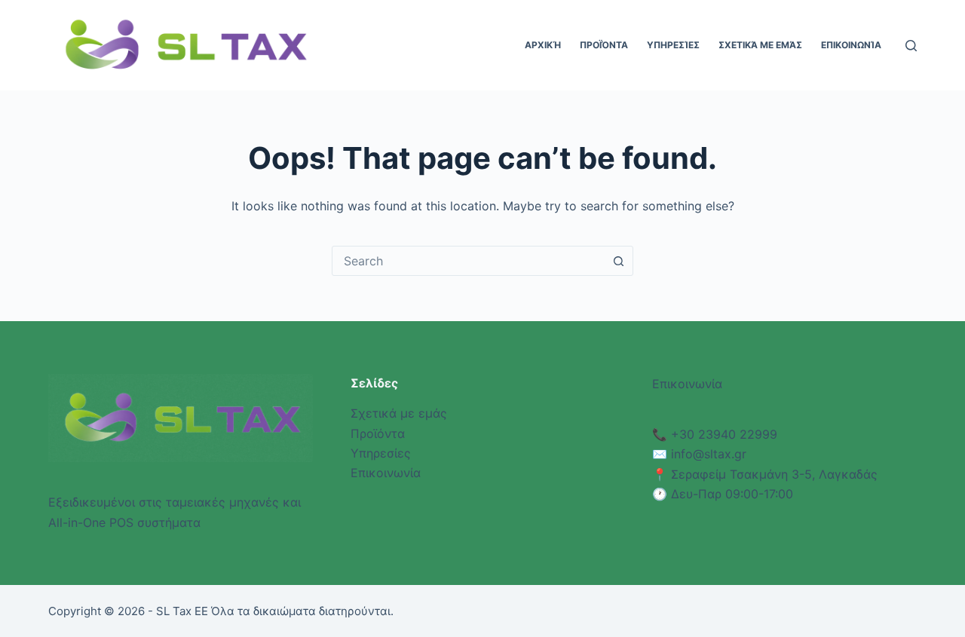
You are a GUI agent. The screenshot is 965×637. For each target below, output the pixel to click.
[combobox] (468, 261)
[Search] (911, 45)
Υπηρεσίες (673, 45)
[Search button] (618, 261)
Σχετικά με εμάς (760, 45)
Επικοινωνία (851, 45)
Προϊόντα (604, 45)
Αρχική (543, 45)
